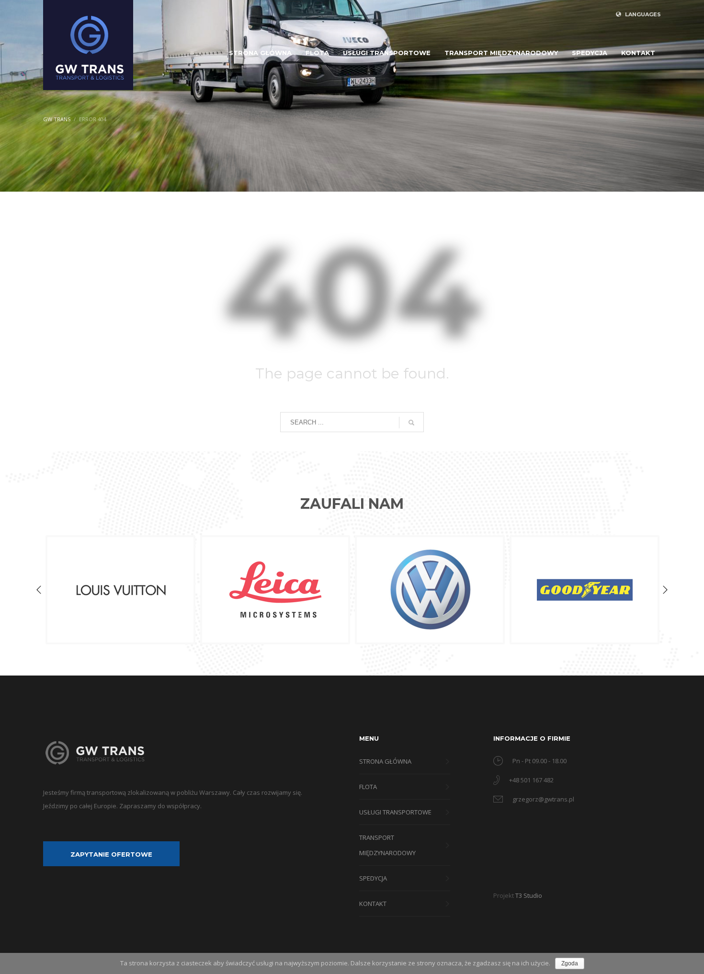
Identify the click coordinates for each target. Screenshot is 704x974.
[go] (411, 423)
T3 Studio (528, 895)
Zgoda (569, 963)
